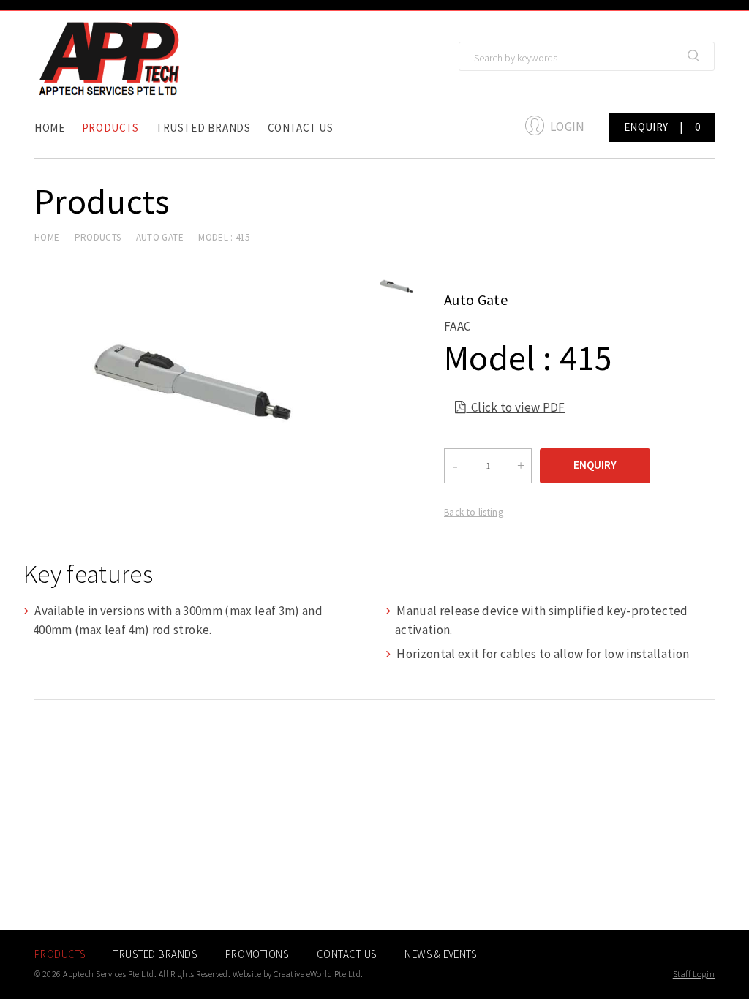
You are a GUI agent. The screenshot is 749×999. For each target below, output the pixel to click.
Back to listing (473, 512)
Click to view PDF (510, 407)
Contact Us (301, 128)
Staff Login (694, 973)
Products (110, 128)
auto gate (160, 237)
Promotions (257, 954)
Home (49, 128)
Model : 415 (223, 237)
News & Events (440, 954)
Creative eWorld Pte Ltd (317, 973)
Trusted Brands (203, 128)
